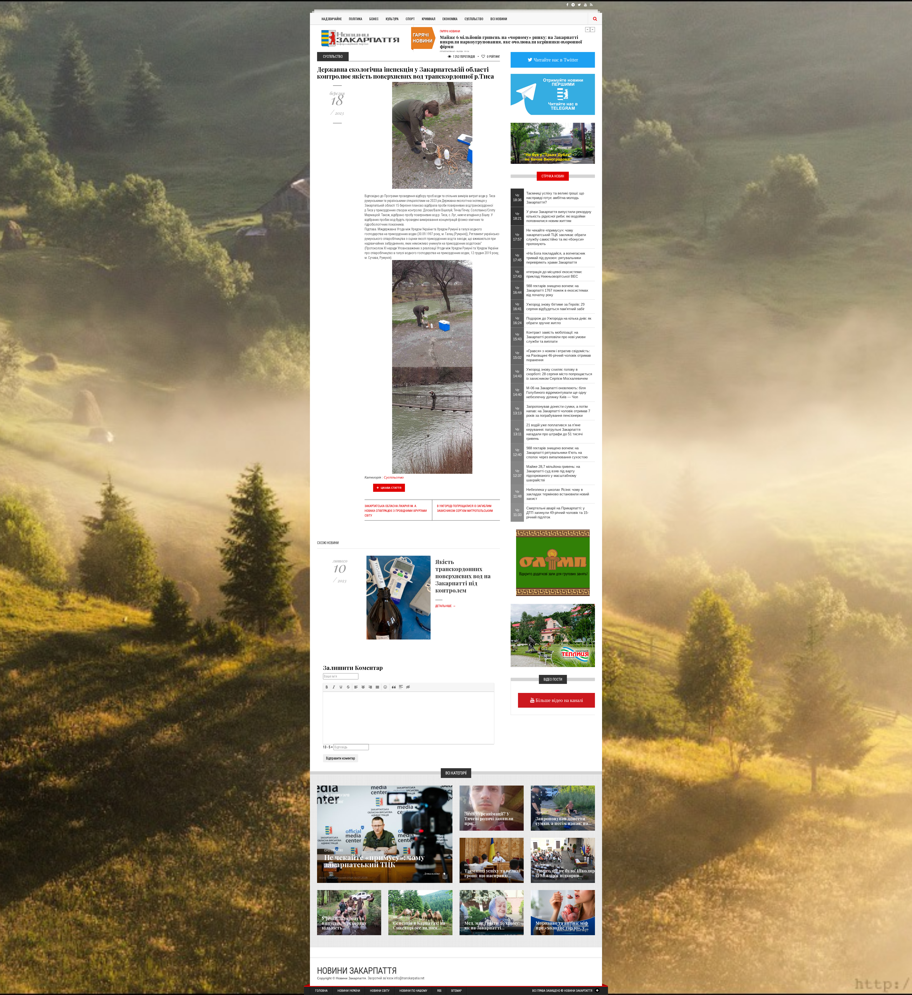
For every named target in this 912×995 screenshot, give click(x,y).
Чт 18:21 (517, 216)
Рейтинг (493, 56)
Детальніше (445, 606)
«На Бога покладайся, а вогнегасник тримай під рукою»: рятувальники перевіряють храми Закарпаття (555, 257)
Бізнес (374, 18)
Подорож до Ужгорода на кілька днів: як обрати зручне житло (558, 320)
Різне (539, 917)
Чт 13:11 (517, 431)
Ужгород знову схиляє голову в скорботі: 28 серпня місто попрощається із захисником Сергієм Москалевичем (559, 373)
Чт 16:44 (517, 290)
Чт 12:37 (517, 473)
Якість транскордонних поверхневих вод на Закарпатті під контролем (463, 576)
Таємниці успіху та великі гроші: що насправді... (492, 873)
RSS (439, 990)
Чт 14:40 (517, 392)
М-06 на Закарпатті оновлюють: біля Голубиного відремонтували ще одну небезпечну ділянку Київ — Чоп (556, 392)
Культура (392, 18)
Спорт (410, 18)
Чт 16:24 (517, 320)
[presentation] (327, 687)
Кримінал (428, 18)
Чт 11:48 (517, 494)
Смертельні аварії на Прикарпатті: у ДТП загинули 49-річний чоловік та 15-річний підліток (557, 512)
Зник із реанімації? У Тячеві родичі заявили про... (488, 818)
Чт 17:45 (517, 257)
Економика (470, 865)
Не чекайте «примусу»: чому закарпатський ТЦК (374, 861)
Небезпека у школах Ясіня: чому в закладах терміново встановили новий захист (557, 494)
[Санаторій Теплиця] (553, 635)
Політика (355, 18)
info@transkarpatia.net (409, 978)
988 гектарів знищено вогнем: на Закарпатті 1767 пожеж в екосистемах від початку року (557, 290)
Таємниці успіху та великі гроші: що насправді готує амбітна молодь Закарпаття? (555, 197)
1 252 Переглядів (463, 56)
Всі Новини (498, 18)
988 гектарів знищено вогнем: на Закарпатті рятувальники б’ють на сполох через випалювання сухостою (557, 452)
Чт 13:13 (517, 411)
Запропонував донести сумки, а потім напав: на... (564, 821)
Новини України (348, 990)
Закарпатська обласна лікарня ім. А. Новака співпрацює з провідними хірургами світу (396, 510)
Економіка (449, 18)
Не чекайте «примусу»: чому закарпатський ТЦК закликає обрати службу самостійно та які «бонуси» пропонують (556, 237)
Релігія (468, 917)
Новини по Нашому (413, 990)
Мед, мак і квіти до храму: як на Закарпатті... (492, 925)
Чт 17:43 (517, 274)
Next (592, 29)
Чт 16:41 (517, 306)
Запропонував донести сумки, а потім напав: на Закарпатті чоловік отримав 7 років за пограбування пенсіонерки (558, 410)
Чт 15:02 (517, 355)
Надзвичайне (332, 18)
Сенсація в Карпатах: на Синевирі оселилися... (419, 925)
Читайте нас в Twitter (555, 59)
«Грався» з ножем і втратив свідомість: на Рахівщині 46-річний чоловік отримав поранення (558, 355)
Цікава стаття (390, 487)
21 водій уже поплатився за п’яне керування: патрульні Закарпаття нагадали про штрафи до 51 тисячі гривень (554, 432)
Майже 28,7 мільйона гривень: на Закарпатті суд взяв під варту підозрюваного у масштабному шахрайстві (508, 39)
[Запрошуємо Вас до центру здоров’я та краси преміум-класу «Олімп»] (553, 562)
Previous (587, 29)
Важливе (398, 917)
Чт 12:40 (517, 452)
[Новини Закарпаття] (363, 38)
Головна (321, 990)
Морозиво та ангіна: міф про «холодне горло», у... (562, 925)
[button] (326, 687)
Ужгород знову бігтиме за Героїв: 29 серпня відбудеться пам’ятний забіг (555, 306)
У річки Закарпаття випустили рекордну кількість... (344, 923)
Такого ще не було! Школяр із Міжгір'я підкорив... (565, 873)
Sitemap (456, 990)
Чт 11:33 (517, 512)
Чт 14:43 (517, 374)
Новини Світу (380, 990)
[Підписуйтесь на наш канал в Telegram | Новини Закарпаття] (553, 94)
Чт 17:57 (517, 237)
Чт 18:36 (517, 197)
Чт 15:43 (517, 336)
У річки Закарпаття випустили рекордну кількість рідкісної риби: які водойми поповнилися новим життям (558, 216)
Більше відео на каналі (558, 700)
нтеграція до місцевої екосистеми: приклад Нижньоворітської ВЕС (554, 274)
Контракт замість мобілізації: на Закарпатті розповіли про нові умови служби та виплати (555, 336)
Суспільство (474, 18)
